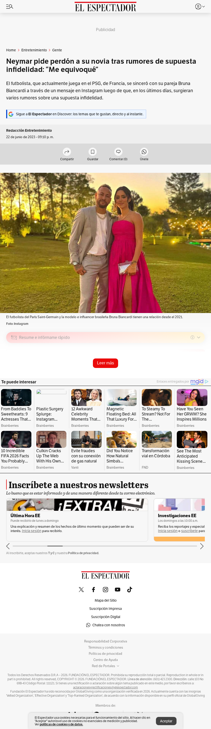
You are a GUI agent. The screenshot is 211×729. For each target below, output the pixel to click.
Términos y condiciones (105, 647)
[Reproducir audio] (14, 367)
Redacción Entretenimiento (29, 130)
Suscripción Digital (105, 616)
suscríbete (189, 531)
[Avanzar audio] (191, 374)
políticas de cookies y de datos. (61, 724)
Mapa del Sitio (106, 600)
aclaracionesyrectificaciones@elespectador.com (105, 687)
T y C (51, 553)
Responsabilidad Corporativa (105, 641)
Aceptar (166, 721)
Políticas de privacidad (105, 654)
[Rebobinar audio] (183, 374)
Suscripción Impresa (105, 608)
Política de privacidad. (83, 553)
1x (199, 374)
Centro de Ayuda (105, 660)
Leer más (105, 363)
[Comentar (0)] (118, 152)
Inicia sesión (31, 531)
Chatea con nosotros (108, 625)
